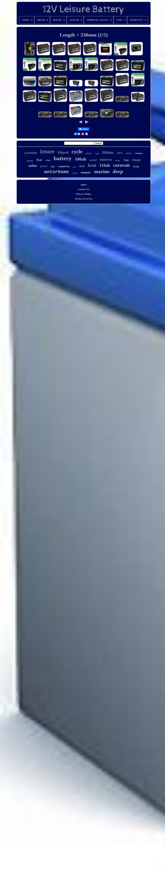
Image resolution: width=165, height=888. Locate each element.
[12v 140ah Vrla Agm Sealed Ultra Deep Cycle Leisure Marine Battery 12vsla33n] (75, 70)
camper (139, 153)
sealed (93, 160)
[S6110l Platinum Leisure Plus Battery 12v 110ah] (29, 55)
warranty (29, 161)
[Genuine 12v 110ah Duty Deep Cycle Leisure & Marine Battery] (45, 86)
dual (82, 166)
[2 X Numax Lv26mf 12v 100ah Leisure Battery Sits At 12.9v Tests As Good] (122, 101)
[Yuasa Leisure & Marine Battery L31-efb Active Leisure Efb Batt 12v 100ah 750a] (136, 55)
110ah (104, 165)
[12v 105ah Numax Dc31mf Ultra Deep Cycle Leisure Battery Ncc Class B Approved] (75, 101)
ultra (119, 152)
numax (86, 172)
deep (118, 171)
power (44, 166)
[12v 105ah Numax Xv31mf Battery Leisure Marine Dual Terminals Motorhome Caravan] (60, 101)
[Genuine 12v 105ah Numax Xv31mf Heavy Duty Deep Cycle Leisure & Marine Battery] (106, 101)
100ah (80, 159)
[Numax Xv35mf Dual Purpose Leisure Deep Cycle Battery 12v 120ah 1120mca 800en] (89, 55)
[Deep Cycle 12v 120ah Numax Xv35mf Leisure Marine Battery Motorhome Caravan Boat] (74, 55)
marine (102, 171)
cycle (77, 151)
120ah (47, 160)
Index (84, 184)
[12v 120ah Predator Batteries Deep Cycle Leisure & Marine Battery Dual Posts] (105, 55)
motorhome (56, 171)
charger (136, 160)
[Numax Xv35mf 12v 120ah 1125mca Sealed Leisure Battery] (122, 86)
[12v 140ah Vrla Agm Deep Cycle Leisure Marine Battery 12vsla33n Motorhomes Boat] (137, 86)
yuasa (128, 153)
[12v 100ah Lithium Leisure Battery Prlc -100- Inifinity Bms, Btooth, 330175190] (29, 86)
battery (63, 158)
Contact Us (84, 189)
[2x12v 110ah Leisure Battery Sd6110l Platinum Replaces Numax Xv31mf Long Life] (60, 70)
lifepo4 (63, 152)
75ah (126, 160)
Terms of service (83, 198)
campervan (64, 166)
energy (136, 166)
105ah (75, 173)
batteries (106, 160)
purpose (89, 153)
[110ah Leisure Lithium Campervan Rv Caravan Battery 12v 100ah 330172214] (75, 86)
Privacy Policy (83, 194)
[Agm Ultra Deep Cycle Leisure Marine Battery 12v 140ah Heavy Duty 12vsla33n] (91, 70)
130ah (97, 154)
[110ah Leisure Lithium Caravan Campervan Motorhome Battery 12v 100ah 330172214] (91, 86)
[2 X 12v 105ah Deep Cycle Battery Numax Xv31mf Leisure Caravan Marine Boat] (106, 70)
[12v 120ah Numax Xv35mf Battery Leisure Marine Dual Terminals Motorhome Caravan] (58, 55)
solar (32, 165)
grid (74, 167)
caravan (121, 165)
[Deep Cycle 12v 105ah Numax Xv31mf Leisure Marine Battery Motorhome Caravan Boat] (91, 101)
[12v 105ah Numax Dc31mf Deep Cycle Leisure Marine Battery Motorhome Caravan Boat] (75, 117)
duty (53, 166)
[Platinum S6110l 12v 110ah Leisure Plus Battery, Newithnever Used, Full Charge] (106, 117)
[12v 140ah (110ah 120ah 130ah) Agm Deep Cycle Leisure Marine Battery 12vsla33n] (120, 55)
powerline (31, 152)
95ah (39, 160)
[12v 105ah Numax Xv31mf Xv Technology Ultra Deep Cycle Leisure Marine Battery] (29, 101)
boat (92, 165)
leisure (47, 151)
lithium (108, 152)
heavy (117, 160)
